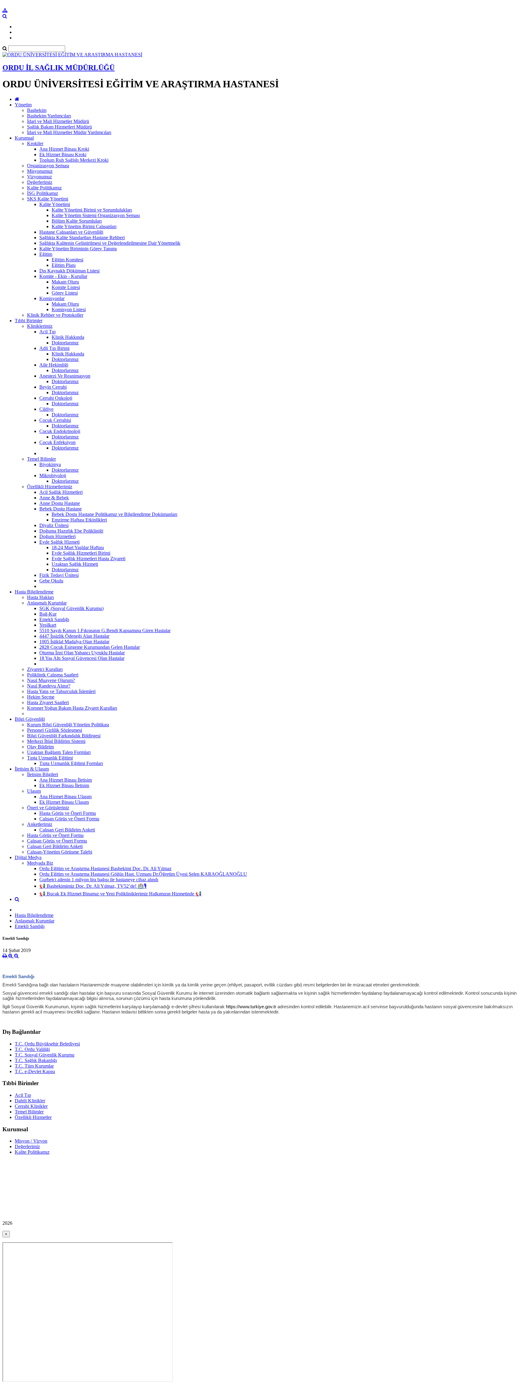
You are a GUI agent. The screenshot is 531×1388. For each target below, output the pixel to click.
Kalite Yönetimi (54, 204)
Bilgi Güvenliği (30, 719)
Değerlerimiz (39, 182)
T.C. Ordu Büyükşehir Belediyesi (47, 1043)
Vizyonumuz (39, 176)
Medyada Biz (40, 863)
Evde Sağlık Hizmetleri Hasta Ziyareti (88, 558)
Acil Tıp (47, 331)
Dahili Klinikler (30, 1100)
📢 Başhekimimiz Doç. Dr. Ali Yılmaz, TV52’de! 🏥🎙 (93, 886)
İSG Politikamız (42, 193)
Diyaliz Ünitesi (54, 525)
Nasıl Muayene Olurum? (51, 680)
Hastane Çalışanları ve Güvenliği (71, 232)
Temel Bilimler (41, 459)
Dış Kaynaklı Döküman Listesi (69, 270)
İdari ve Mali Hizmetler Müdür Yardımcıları (69, 132)
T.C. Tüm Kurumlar (34, 1066)
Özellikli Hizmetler (33, 1117)
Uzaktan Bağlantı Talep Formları (59, 752)
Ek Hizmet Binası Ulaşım (64, 802)
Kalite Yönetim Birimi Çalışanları (84, 226)
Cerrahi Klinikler (31, 1106)
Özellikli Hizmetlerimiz (49, 486)
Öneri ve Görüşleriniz (48, 807)
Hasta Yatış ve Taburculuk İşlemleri (61, 691)
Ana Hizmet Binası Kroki (64, 149)
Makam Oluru (65, 281)
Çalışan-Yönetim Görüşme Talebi (59, 852)
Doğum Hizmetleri (57, 536)
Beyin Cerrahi (53, 387)
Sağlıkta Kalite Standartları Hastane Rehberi (82, 237)
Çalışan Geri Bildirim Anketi (67, 829)
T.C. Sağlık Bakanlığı (36, 1060)
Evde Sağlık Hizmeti (59, 542)
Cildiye (46, 409)
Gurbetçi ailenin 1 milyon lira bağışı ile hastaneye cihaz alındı (98, 879)
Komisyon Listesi (69, 309)
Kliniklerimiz (40, 326)
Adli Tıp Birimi (54, 348)
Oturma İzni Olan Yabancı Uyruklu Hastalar (82, 652)
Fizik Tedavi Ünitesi (59, 575)
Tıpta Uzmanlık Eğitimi (50, 757)
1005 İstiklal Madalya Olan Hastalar (74, 641)
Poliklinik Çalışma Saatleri (52, 674)
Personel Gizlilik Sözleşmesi (54, 730)
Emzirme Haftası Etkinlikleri (79, 519)
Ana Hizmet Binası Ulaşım (65, 796)
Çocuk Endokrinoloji (59, 431)
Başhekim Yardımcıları (49, 115)
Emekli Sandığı (54, 619)
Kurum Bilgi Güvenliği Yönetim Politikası (68, 724)
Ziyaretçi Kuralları (45, 669)
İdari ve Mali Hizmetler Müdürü (58, 121)
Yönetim (23, 104)
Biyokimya (50, 464)
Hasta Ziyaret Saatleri (48, 702)
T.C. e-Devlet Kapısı (35, 1071)
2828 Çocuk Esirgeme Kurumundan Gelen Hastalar (89, 647)
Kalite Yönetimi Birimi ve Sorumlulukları (92, 209)
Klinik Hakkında (68, 337)
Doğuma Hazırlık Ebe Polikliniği (71, 530)
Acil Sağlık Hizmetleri (61, 492)
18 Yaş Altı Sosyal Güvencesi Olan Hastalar (81, 658)
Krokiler (35, 143)
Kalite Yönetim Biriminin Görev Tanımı (78, 248)
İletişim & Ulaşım (32, 768)
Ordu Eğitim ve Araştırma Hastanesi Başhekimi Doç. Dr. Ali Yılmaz (105, 868)
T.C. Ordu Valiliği (32, 1049)
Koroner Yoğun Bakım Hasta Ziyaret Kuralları (72, 708)
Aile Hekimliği (53, 364)
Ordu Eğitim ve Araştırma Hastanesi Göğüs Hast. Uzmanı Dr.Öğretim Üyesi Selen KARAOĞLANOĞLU (143, 874)
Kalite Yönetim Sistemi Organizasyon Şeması (96, 215)
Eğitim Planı (64, 265)
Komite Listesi (66, 287)
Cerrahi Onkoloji (55, 398)
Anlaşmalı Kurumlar (47, 602)
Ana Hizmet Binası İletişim (65, 780)
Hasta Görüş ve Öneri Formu (67, 813)
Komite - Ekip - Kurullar (63, 276)
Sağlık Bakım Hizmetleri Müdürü (59, 126)
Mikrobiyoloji (52, 475)
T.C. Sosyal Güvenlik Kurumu (44, 1054)
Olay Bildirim (40, 746)
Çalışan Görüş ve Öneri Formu (69, 818)
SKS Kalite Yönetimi (47, 198)
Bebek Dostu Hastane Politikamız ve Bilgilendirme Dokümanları (114, 514)
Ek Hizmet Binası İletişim (64, 785)
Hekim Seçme (40, 697)
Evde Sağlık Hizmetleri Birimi (81, 553)
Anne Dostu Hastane (59, 503)
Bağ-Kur (48, 614)
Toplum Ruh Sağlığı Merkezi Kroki (73, 160)
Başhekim (36, 110)
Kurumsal (24, 138)
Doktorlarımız (65, 342)
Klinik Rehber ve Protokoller (55, 315)
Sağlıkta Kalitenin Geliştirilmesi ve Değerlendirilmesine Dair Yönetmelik (109, 243)
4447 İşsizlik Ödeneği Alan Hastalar (74, 636)
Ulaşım (34, 791)
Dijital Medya (28, 857)
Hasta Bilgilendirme (34, 591)
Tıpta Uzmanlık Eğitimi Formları (71, 763)
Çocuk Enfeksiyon (57, 442)
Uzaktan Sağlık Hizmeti (75, 564)
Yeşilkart (47, 625)
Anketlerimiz (39, 824)
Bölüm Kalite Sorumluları (77, 221)
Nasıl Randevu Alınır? (48, 685)
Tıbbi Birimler (28, 320)
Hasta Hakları (40, 597)
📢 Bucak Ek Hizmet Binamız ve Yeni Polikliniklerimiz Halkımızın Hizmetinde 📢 (120, 893)
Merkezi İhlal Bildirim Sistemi (56, 741)
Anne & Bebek (54, 497)
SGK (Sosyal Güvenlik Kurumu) (71, 608)
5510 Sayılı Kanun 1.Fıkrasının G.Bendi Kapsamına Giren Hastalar (105, 630)
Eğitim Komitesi (67, 259)
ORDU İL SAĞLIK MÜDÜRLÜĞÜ (58, 68)
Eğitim (45, 254)
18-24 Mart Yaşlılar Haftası (78, 547)
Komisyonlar (52, 298)
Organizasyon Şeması (48, 165)
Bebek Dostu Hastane (60, 508)
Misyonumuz (40, 171)
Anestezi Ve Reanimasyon (64, 376)
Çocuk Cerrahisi (55, 420)
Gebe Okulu (51, 580)
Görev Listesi (65, 292)
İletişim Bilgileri (42, 774)
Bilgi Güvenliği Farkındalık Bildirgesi (63, 735)
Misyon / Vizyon (31, 1141)
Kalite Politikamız (44, 187)
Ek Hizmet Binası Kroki (62, 154)
